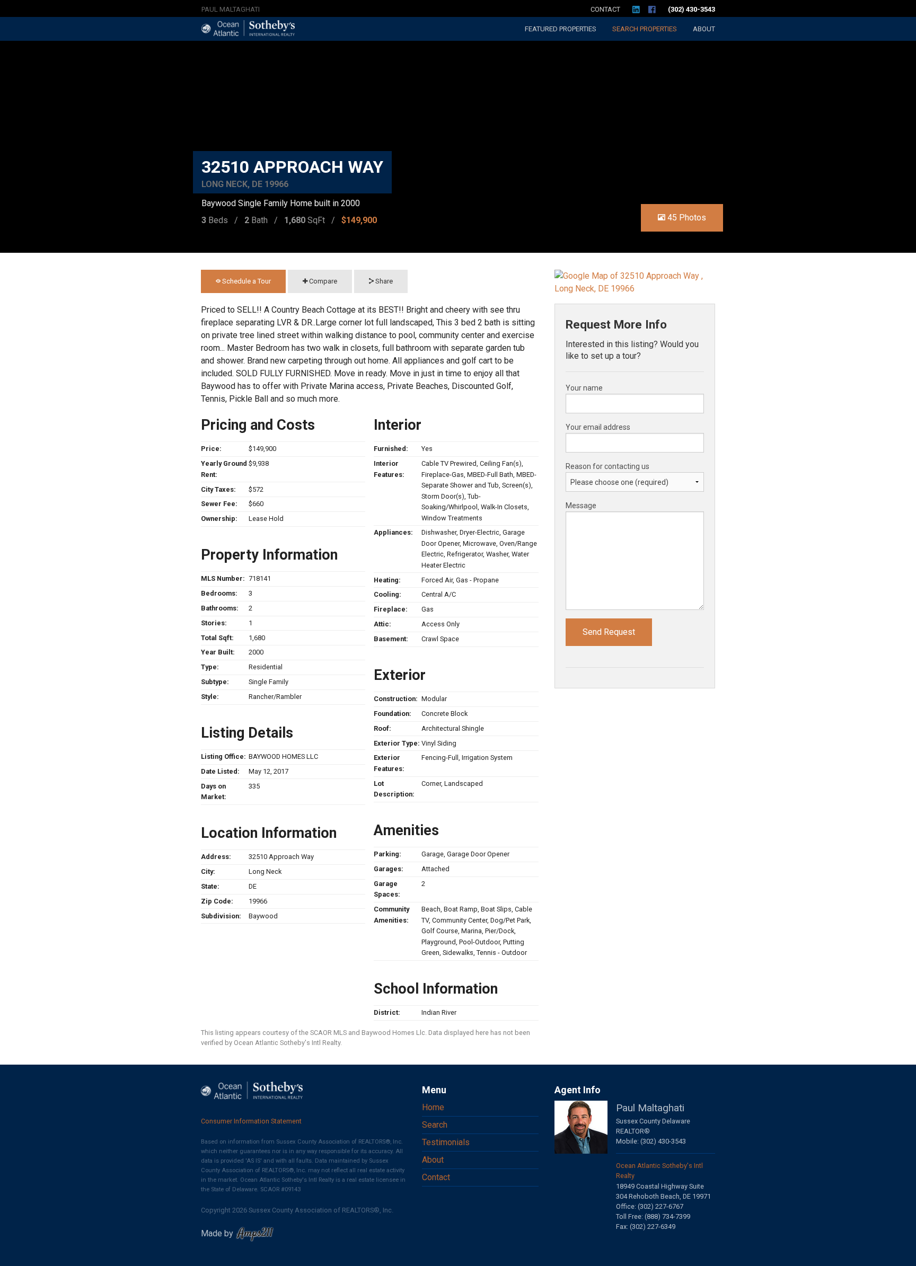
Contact (605, 9)
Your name (584, 388)
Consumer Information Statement (251, 1121)
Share (383, 281)
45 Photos (685, 218)
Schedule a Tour (246, 281)
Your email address (598, 427)
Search (644, 29)
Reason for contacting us (607, 466)
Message (581, 505)
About (704, 29)
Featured (560, 29)
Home (433, 1107)
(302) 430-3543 (691, 9)
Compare (322, 281)
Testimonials (446, 1142)
